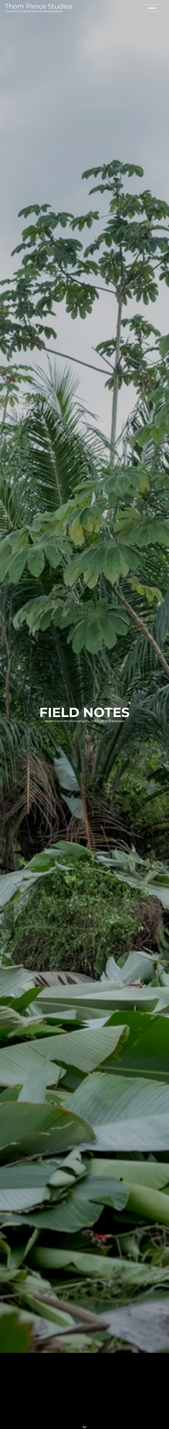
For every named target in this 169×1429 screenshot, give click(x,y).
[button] (135, 8)
